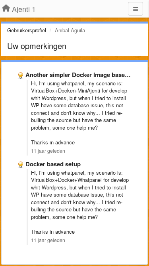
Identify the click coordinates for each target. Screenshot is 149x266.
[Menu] (135, 9)
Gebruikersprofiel (26, 30)
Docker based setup (53, 164)
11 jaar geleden (48, 150)
